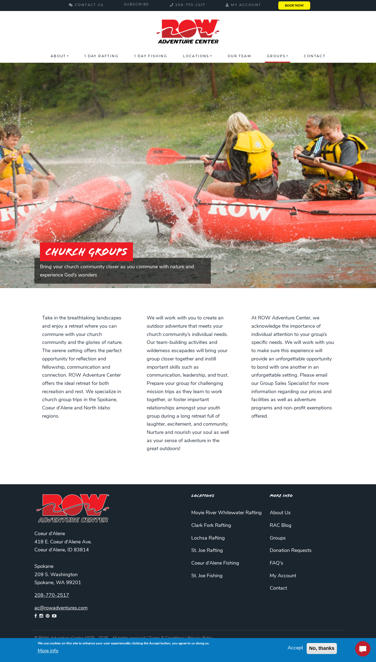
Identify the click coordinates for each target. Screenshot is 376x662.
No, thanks (321, 648)
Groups (276, 56)
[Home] (188, 32)
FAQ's (276, 563)
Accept (295, 648)
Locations (196, 56)
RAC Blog (280, 525)
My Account (246, 5)
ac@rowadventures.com (61, 608)
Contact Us (89, 5)
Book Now (294, 5)
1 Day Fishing (150, 56)
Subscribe (136, 4)
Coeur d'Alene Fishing (215, 563)
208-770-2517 (190, 5)
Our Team (239, 56)
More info (48, 651)
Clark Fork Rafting (211, 525)
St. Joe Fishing (207, 576)
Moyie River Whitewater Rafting (226, 513)
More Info (281, 495)
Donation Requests (291, 550)
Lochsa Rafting (208, 538)
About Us (280, 513)
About (58, 56)
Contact (314, 56)
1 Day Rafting (101, 56)
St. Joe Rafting (207, 550)
